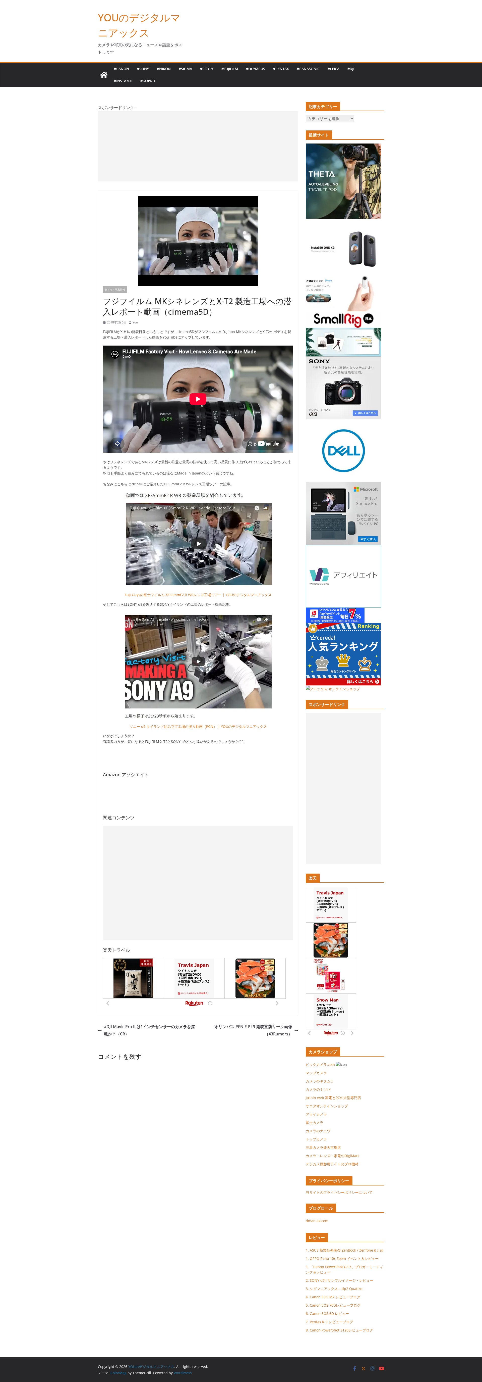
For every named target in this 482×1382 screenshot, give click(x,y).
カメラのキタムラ (320, 1081)
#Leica (333, 68)
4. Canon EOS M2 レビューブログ (333, 1297)
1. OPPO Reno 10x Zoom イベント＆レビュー (342, 1258)
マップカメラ (316, 1072)
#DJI (350, 68)
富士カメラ (314, 1122)
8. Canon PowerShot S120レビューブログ (339, 1330)
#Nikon (164, 68)
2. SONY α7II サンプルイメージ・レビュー (339, 1280)
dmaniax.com (317, 1220)
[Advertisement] (198, 146)
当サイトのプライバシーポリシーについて (339, 1192)
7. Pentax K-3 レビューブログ (329, 1321)
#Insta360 (123, 80)
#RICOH (206, 68)
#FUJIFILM (229, 68)
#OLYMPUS (255, 68)
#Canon (121, 68)
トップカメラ (318, 1139)
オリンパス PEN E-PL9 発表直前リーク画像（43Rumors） (253, 1030)
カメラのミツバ (318, 1089)
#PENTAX (281, 68)
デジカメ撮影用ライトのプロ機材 (332, 1164)
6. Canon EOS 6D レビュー (327, 1313)
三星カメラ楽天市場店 (323, 1147)
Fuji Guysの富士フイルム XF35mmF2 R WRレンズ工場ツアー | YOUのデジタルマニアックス (198, 594)
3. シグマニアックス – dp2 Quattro (334, 1288)
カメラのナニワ (318, 1130)
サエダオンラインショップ (327, 1106)
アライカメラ (316, 1114)
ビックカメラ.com (320, 1064)
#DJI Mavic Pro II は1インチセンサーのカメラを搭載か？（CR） (149, 1030)
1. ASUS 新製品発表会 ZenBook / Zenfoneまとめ (345, 1250)
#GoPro (147, 80)
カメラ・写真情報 (115, 289)
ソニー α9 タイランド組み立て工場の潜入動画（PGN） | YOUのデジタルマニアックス (198, 726)
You (135, 322)
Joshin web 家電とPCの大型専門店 (333, 1097)
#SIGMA (185, 68)
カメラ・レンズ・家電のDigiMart (332, 1155)
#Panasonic (308, 68)
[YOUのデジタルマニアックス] (104, 75)
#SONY (143, 68)
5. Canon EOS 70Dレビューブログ (333, 1305)
